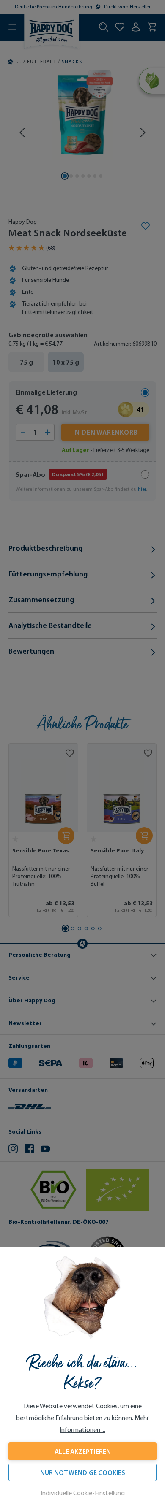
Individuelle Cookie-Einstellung (83, 1493)
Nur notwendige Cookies (82, 1472)
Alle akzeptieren (83, 1451)
